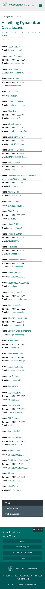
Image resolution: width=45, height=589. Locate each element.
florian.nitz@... (14, 347)
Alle (5, 35)
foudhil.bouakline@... (17, 105)
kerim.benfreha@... (16, 73)
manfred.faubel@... (16, 205)
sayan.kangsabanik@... (18, 299)
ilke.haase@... (14, 254)
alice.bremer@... (15, 118)
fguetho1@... (13, 241)
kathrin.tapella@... (16, 445)
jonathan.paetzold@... (17, 370)
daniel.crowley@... (16, 144)
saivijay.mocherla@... (17, 335)
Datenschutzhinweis (23, 575)
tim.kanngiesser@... (16, 312)
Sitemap (38, 575)
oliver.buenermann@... (17, 131)
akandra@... (13, 286)
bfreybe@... (13, 218)
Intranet (22, 558)
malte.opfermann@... (17, 360)
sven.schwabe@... (16, 412)
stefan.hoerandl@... (16, 276)
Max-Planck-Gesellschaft (22, 553)
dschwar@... (13, 425)
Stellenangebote (12, 514)
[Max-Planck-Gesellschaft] (12, 569)
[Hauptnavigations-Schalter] (40, 5)
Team (7, 503)
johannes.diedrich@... (17, 157)
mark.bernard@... (15, 86)
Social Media (9, 536)
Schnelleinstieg (10, 532)
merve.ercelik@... (15, 196)
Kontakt (22, 541)
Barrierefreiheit (22, 579)
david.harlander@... (16, 267)
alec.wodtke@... (15, 480)
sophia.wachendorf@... (18, 467)
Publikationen (11, 508)
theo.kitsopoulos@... (17, 325)
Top (40, 529)
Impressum (8, 575)
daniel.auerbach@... (16, 63)
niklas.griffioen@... (16, 228)
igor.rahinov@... (15, 380)
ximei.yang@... (14, 490)
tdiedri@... (12, 170)
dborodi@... (13, 95)
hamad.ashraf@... (16, 50)
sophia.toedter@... (16, 454)
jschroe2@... (13, 399)
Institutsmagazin (22, 547)
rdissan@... (13, 186)
